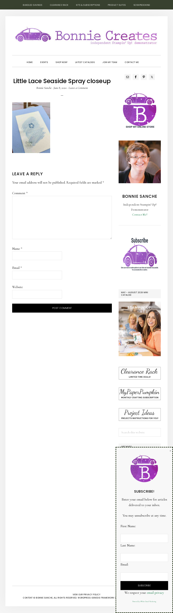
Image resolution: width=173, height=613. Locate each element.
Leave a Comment (78, 88)
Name (17, 249)
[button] (146, 59)
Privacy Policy (91, 594)
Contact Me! (139, 214)
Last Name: (127, 545)
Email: (124, 565)
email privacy (155, 593)
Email (17, 268)
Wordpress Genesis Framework (96, 597)
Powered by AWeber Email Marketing (144, 602)
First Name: (128, 526)
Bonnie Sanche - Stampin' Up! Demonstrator (86, 34)
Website (17, 287)
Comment (20, 193)
